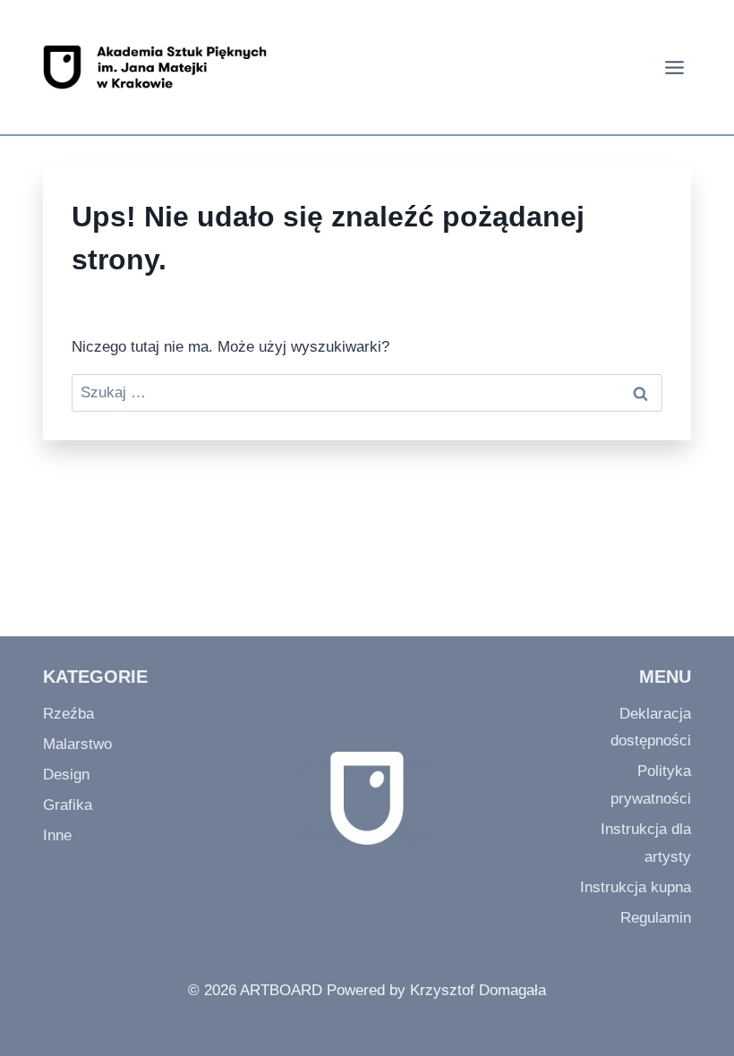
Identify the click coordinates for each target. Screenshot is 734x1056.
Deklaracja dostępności (650, 727)
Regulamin (655, 917)
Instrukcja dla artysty (646, 843)
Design (66, 774)
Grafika (67, 804)
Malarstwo (77, 744)
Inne (57, 835)
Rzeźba (68, 713)
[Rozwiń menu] (672, 67)
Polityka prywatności (650, 784)
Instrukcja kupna (635, 887)
